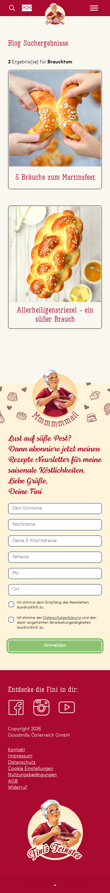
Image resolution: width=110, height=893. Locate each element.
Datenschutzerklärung (62, 618)
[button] (55, 885)
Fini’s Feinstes (55, 14)
